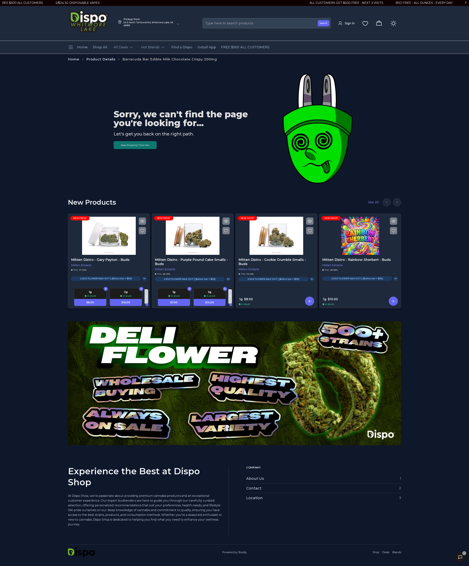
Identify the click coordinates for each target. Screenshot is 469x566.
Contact (253, 488)
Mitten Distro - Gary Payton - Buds (100, 260)
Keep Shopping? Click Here (135, 145)
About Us (255, 478)
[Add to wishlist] (142, 230)
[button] (309, 301)
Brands (396, 552)
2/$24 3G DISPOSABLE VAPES (51, 3)
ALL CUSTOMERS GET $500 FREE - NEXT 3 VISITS (320, 3)
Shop (376, 552)
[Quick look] (142, 221)
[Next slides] (397, 202)
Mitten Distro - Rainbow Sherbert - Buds (356, 260)
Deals (385, 552)
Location (254, 498)
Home (73, 59)
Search (323, 23)
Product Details (101, 59)
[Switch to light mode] (393, 23)
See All (373, 202)
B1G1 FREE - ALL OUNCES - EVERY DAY (398, 3)
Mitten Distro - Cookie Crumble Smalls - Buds (272, 262)
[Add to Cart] (106, 289)
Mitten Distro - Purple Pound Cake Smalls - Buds (191, 262)
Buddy (242, 552)
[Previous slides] (387, 202)
